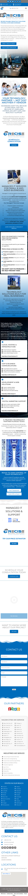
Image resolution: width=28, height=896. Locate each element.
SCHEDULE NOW (14, 576)
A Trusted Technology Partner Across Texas (14, 420)
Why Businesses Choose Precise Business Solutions (13, 238)
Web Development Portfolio (10, 855)
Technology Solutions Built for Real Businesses (14, 294)
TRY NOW (14, 631)
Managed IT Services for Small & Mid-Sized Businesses (14, 188)
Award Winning (6, 859)
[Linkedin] (10, 1)
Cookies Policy (10, 893)
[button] (2, 520)
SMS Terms (3, 893)
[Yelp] (15, 1)
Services (4, 857)
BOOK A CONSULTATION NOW (14, 831)
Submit (14, 689)
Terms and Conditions (18, 893)
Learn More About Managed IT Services (14, 227)
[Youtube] (13, 1)
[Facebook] (8, 1)
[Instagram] (18, 1)
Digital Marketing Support (14, 401)
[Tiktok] (20, 1)
